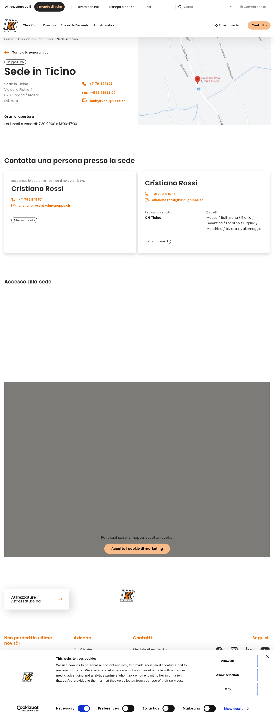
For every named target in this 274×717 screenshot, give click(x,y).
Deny (227, 689)
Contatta (259, 25)
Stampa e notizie (121, 7)
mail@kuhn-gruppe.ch (107, 101)
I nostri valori (104, 25)
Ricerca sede (228, 25)
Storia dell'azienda (75, 25)
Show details (233, 708)
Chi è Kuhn (31, 25)
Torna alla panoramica (30, 52)
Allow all (227, 661)
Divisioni (49, 25)
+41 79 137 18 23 (101, 84)
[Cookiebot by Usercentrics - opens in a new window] (27, 708)
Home (8, 39)
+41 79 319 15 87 (30, 199)
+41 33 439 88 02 (98, 93)
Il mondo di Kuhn (49, 7)
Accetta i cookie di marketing (137, 548)
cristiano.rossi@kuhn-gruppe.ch (44, 205)
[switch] (128, 708)
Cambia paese (255, 7)
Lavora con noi (88, 7)
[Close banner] (267, 656)
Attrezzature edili (18, 7)
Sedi (148, 7)
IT (227, 6)
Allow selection (227, 675)
